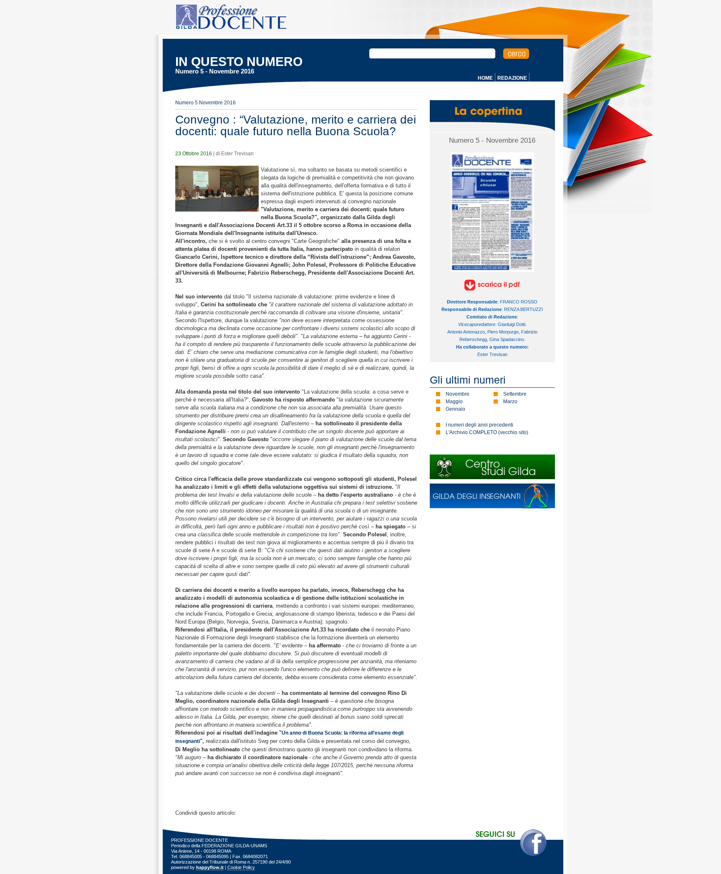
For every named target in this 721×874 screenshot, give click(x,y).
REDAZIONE (512, 78)
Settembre (515, 394)
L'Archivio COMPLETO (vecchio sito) (487, 432)
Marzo (510, 401)
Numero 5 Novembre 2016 (205, 103)
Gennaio (455, 409)
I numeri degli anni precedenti (479, 425)
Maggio (454, 401)
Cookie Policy (241, 867)
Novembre (457, 394)
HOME (485, 78)
